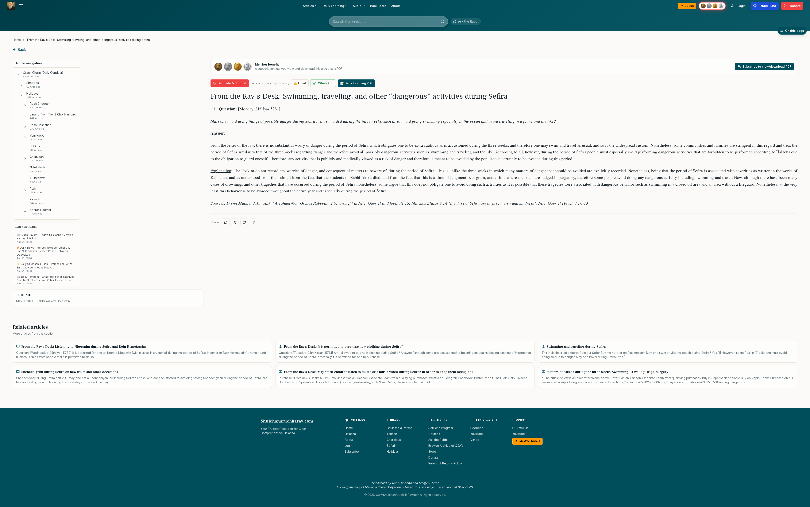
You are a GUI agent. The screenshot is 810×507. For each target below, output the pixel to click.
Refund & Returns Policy (445, 463)
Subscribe (352, 451)
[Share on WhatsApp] (226, 222)
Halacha (350, 434)
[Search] (442, 21)
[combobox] (388, 21)
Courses (434, 434)
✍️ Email (300, 83)
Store (432, 451)
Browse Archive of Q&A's (445, 445)
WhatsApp (325, 83)
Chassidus (394, 439)
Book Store (378, 6)
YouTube (476, 434)
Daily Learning (333, 6)
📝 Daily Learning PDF (356, 83)
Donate (433, 457)
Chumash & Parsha (399, 428)
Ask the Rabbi (438, 439)
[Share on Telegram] (235, 222)
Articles (308, 6)
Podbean (476, 428)
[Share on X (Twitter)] (244, 222)
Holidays (393, 451)
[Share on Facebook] (253, 222)
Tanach (392, 434)
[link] (88, 40)
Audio (357, 6)
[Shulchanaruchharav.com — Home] (11, 6)
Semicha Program (440, 428)
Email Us (522, 428)
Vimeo (474, 439)
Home (17, 40)
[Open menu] (21, 6)
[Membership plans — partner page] (712, 6)
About (395, 6)
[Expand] (22, 85)
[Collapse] (18, 74)
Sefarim (392, 445)
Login (348, 445)
